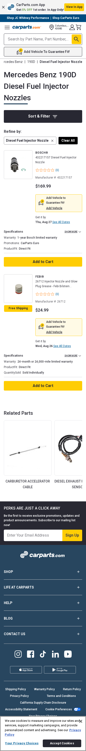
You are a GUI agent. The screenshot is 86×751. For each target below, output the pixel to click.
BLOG (8, 618)
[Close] (80, 721)
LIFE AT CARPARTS (19, 587)
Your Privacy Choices (21, 743)
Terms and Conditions (61, 696)
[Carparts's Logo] (26, 27)
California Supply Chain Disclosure (43, 702)
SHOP (8, 572)
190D (31, 62)
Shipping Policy (15, 689)
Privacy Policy (19, 696)
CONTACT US (14, 634)
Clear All (68, 140)
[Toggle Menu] (7, 27)
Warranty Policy (44, 689)
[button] (43, 7)
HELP (8, 603)
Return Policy (72, 689)
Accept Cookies (62, 743)
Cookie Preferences (58, 709)
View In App (74, 7)
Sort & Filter (39, 116)
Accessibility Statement (21, 709)
